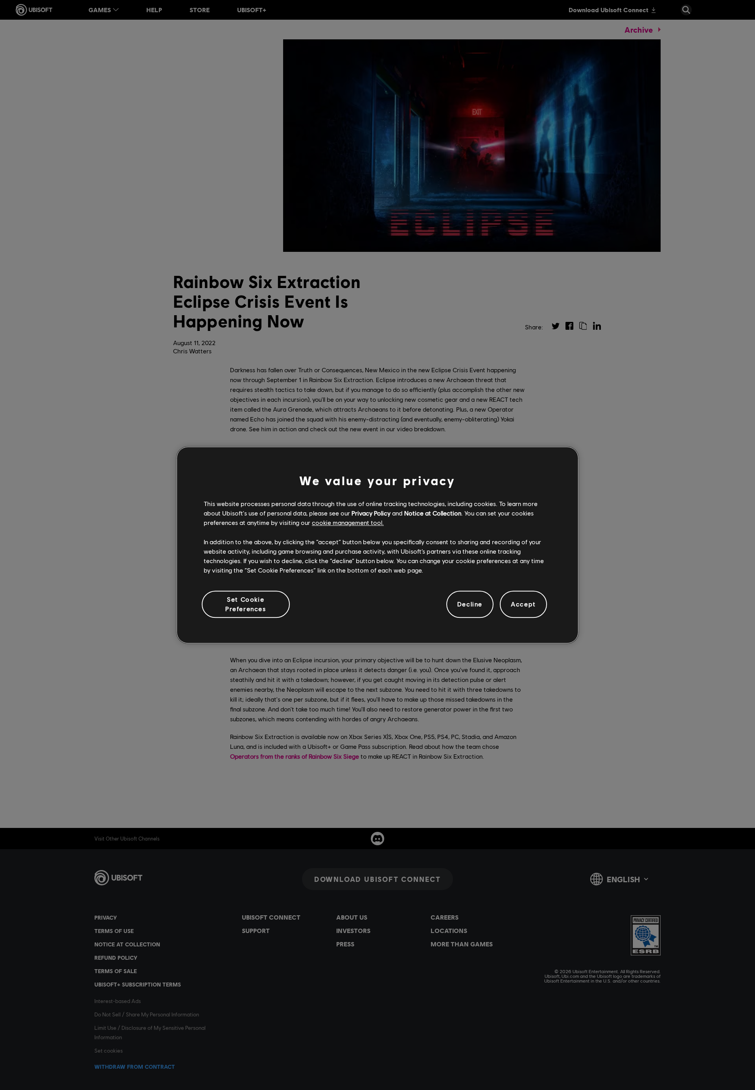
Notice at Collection (432, 513)
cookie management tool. (348, 523)
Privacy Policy (371, 513)
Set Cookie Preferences (245, 603)
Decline (469, 604)
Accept (523, 604)
